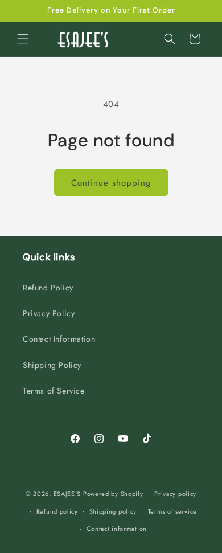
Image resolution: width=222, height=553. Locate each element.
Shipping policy (113, 511)
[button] (22, 38)
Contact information (117, 528)
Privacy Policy (49, 313)
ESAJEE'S (67, 493)
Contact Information (59, 339)
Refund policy (57, 511)
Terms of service (172, 511)
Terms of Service (54, 390)
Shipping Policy (52, 365)
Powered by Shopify (113, 493)
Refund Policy (48, 287)
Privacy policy (175, 493)
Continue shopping (111, 183)
